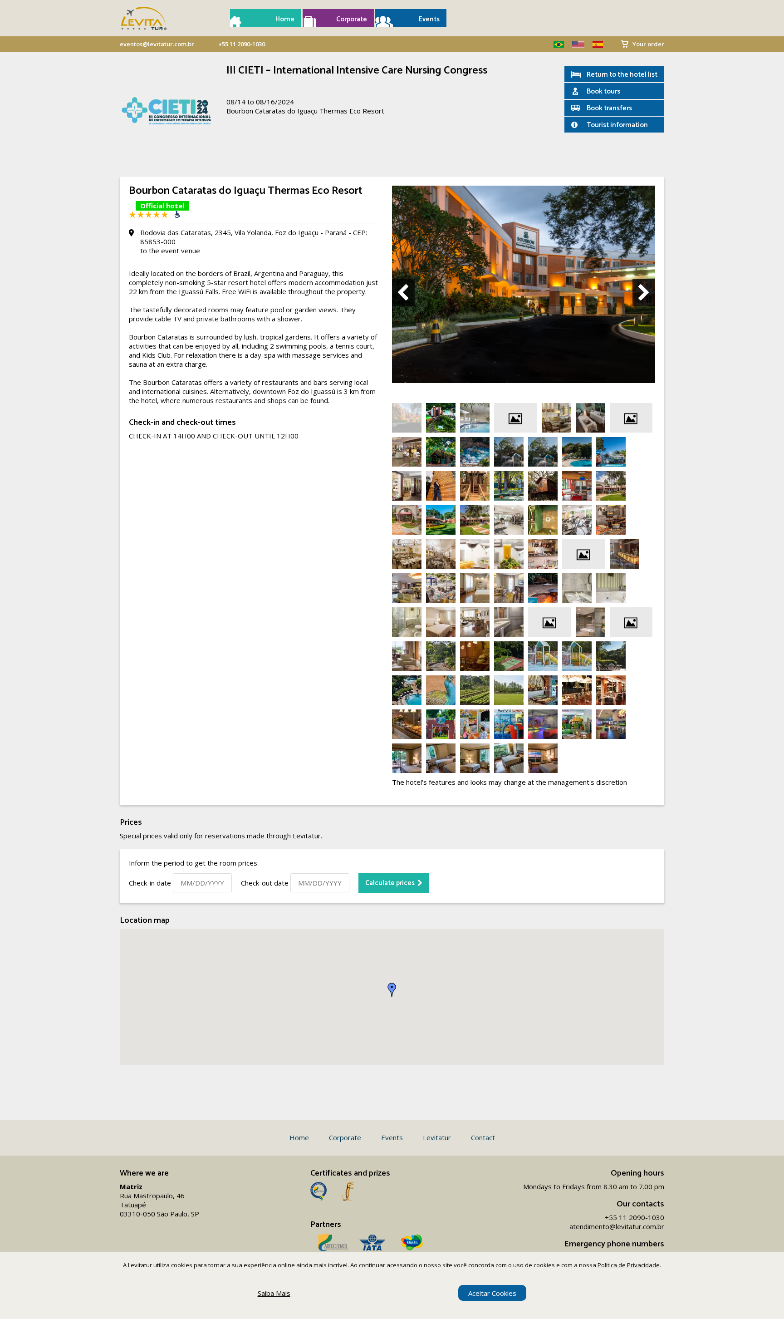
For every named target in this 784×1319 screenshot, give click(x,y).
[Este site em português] (555, 44)
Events (429, 19)
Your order (648, 44)
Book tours (603, 91)
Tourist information (617, 125)
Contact (483, 1137)
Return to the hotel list (622, 74)
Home (284, 19)
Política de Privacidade (629, 1265)
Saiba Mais (274, 1293)
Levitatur (437, 1137)
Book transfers (609, 108)
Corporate (351, 19)
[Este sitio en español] (594, 44)
